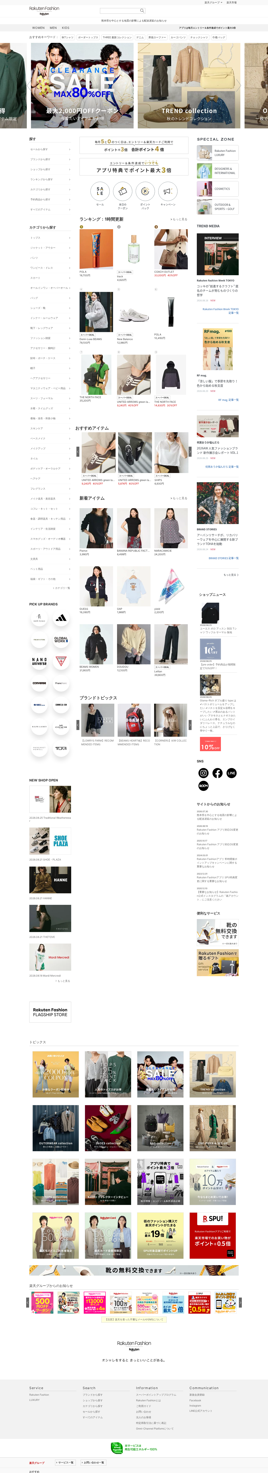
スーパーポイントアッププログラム (156, 1405)
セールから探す (39, 159)
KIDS (66, 38)
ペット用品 (36, 579)
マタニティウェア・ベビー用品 (48, 398)
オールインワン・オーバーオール (49, 298)
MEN (53, 38)
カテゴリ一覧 (62, 598)
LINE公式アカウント (201, 1421)
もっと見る (64, 991)
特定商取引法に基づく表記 (151, 1433)
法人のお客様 (143, 1427)
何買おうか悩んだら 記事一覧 (222, 477)
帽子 (32, 378)
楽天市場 (232, 13)
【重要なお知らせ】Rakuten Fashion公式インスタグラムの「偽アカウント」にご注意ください (217, 906)
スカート (35, 288)
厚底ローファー (157, 47)
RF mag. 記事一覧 (228, 410)
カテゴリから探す (40, 199)
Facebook (195, 1410)
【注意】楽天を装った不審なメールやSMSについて (134, 1329)
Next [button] (238, 96)
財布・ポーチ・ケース (42, 368)
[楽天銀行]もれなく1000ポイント (181, 13)
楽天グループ (212, 13)
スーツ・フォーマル (41, 408)
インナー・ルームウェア (44, 328)
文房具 (34, 569)
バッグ (34, 308)
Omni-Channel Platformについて (155, 1439)
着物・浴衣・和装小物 (42, 428)
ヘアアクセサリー (40, 388)
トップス (35, 248)
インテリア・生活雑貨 (42, 539)
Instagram (195, 1416)
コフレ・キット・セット (44, 519)
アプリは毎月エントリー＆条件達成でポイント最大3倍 (207, 38)
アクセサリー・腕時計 (42, 358)
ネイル (34, 469)
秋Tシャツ (67, 47)
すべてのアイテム (40, 219)
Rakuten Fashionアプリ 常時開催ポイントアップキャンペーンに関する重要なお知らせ (217, 873)
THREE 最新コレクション (117, 47)
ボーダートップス (88, 47)
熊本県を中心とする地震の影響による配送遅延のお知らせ (134, 31)
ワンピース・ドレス (41, 278)
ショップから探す (40, 179)
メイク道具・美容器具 (42, 509)
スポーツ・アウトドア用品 (45, 559)
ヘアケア (35, 489)
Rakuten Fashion (61, 21)
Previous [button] (29, 96)
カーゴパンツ (178, 47)
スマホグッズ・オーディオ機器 (48, 549)
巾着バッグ (219, 47)
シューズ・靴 (37, 318)
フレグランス (37, 499)
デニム (140, 47)
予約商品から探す (40, 209)
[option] (80, 96)
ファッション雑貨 (40, 348)
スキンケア (36, 438)
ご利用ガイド (143, 1416)
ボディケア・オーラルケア (45, 479)
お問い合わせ (143, 1422)
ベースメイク (37, 448)
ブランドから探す (40, 169)
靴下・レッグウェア (41, 338)
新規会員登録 (197, 1405)
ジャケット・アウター (42, 258)
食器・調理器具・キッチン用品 (48, 529)
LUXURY (34, 1410)
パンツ (34, 268)
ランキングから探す (41, 189)
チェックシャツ (199, 47)
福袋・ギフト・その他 (42, 589)
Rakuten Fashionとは (148, 1410)
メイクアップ (37, 458)
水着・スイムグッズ (41, 418)
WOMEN (38, 38)
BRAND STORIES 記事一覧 (224, 568)
